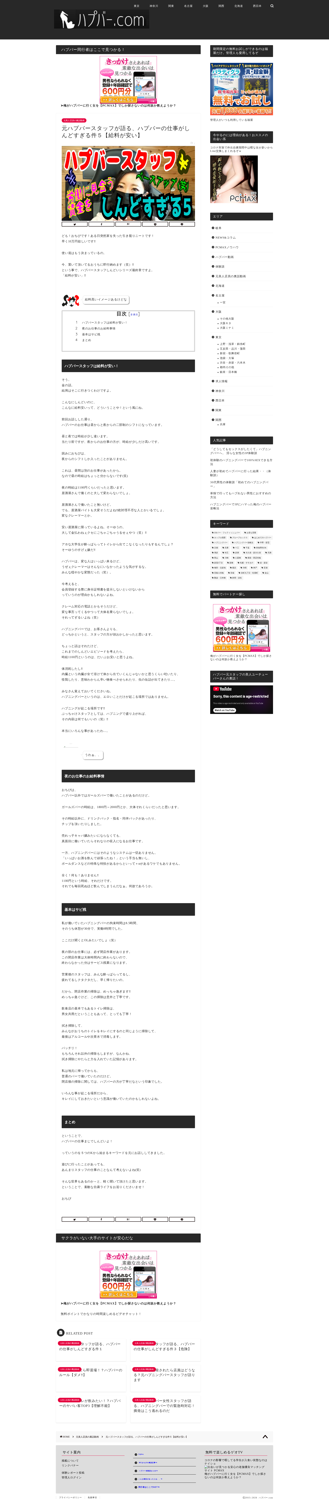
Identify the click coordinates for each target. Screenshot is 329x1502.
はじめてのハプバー (262, 538)
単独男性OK (261, 548)
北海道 (238, 6)
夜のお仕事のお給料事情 (99, 328)
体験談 (220, 266)
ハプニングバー (221, 543)
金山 (266, 573)
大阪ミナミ (227, 327)
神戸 (255, 568)
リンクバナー (70, 1465)
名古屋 (188, 6)
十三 (237, 548)
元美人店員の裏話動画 (74, 120)
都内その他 (227, 367)
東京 (137, 6)
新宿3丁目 (218, 563)
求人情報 (222, 381)
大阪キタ (225, 323)
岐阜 (219, 228)
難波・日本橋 (220, 578)
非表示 (134, 314)
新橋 (231, 563)
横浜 (234, 568)
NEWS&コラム (226, 237)
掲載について (70, 1460)
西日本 (257, 6)
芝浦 (266, 568)
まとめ (86, 340)
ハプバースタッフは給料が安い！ (105, 322)
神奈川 (154, 6)
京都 (216, 548)
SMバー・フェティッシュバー (227, 533)
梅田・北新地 (220, 568)
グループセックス (240, 538)
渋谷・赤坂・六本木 (233, 362)
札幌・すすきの (246, 563)
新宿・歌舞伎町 (230, 353)
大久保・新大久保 (253, 553)
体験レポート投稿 (73, 1472)
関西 (221, 6)
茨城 (232, 573)
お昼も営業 (251, 533)
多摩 (237, 553)
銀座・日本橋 (228, 372)
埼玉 (226, 553)
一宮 (223, 302)
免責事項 (92, 1497)
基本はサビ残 (91, 334)
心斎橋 (238, 558)
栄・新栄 (264, 563)
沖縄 (245, 568)
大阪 (205, 6)
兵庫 (223, 424)
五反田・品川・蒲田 (233, 348)
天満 (269, 553)
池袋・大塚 (227, 358)
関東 (171, 6)
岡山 (216, 558)
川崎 (226, 558)
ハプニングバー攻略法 (243, 543)
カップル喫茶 (220, 538)
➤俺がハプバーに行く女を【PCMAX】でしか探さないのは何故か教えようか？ (118, 105)
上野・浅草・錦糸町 (233, 344)
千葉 (247, 548)
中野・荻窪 (264, 543)
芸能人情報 (219, 573)
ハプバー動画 (225, 257)
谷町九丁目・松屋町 (249, 573)
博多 (216, 553)
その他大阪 (227, 318)
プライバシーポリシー (70, 1497)
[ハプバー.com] (101, 27)
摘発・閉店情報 (254, 558)
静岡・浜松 (237, 578)
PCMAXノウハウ (227, 247)
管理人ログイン (72, 1477)
